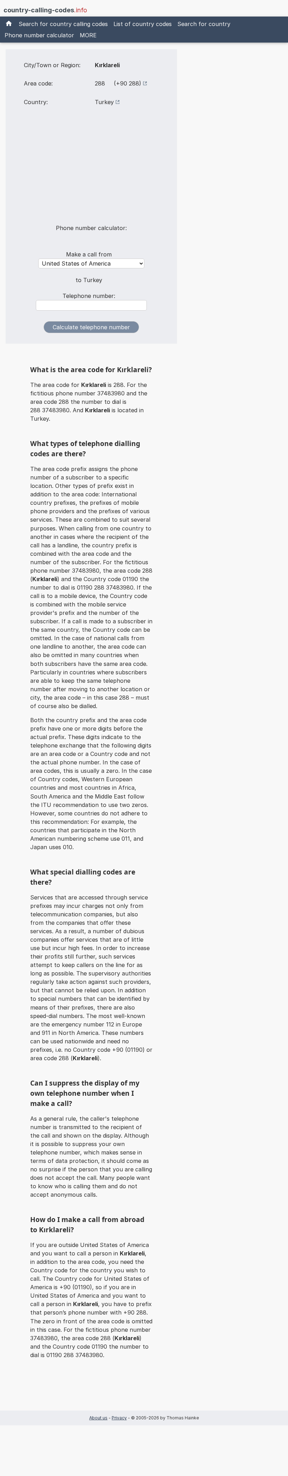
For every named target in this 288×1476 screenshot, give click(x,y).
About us (98, 1417)
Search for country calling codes (63, 23)
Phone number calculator (39, 35)
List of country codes (142, 23)
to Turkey (89, 280)
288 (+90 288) (118, 83)
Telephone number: (89, 295)
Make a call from (89, 254)
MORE (88, 35)
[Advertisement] (91, 170)
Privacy (119, 1417)
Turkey (104, 102)
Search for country (203, 23)
